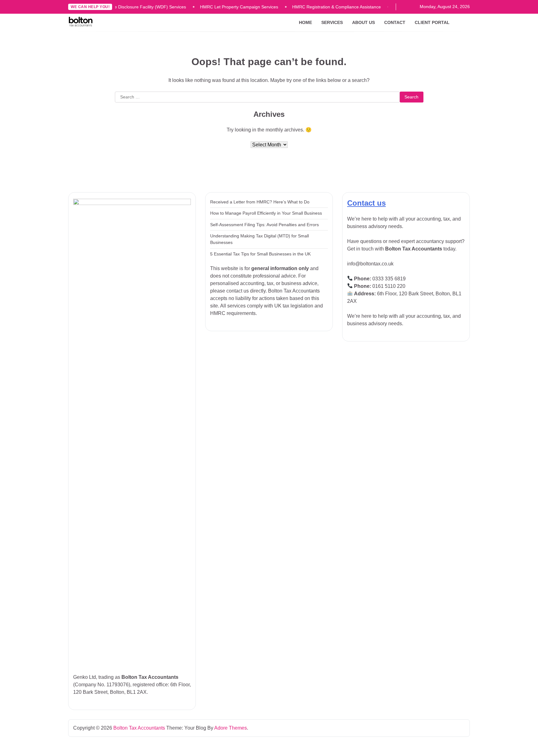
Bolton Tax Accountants (139, 728)
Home (305, 22)
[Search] (465, 22)
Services (332, 22)
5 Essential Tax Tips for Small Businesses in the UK (260, 253)
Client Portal (432, 22)
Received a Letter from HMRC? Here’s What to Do (259, 201)
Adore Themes (230, 728)
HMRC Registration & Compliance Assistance (328, 6)
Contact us (366, 203)
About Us (363, 22)
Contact (394, 22)
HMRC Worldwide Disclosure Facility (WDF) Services (126, 6)
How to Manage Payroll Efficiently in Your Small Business (266, 213)
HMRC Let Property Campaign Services (231, 6)
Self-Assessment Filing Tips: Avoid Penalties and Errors (264, 224)
